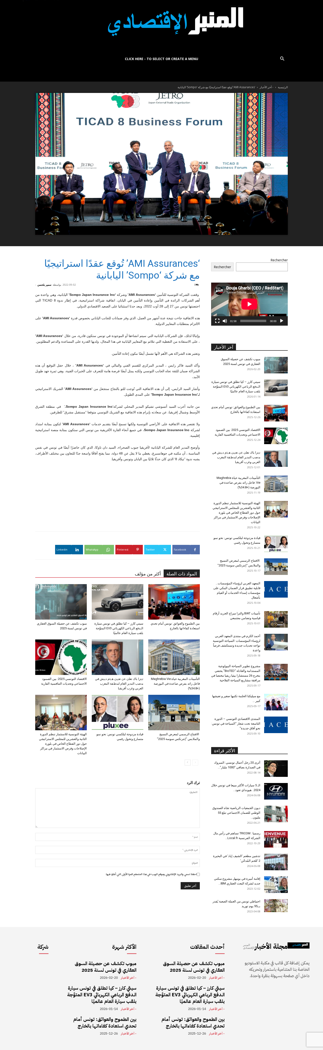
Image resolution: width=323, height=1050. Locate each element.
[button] (282, 59)
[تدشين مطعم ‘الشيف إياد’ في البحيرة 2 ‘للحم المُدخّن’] (276, 862)
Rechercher (279, 260)
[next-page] (188, 763)
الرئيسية (283, 87)
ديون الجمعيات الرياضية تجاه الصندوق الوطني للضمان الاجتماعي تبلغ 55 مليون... (236, 812)
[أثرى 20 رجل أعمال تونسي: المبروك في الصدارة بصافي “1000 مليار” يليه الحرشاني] (276, 768)
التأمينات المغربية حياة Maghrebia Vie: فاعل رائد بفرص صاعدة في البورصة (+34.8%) (175, 683)
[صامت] (225, 321)
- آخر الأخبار (266, 87)
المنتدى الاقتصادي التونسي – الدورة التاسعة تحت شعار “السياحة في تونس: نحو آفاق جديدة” (235, 723)
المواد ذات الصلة (181, 573)
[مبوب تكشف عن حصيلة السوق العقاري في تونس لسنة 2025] (61, 602)
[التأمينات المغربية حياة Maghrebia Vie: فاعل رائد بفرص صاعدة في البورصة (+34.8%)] (174, 657)
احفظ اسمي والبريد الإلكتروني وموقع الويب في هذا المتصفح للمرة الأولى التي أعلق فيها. (151, 874)
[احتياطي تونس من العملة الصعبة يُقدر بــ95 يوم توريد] (276, 905)
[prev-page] (195, 763)
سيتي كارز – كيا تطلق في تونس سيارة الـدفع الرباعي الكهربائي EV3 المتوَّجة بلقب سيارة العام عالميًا (118, 628)
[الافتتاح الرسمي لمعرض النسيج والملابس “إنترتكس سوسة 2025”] (174, 712)
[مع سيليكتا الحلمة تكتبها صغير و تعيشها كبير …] (276, 702)
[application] (249, 304)
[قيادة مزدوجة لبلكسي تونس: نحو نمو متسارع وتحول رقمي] (117, 712)
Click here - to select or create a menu (161, 59)
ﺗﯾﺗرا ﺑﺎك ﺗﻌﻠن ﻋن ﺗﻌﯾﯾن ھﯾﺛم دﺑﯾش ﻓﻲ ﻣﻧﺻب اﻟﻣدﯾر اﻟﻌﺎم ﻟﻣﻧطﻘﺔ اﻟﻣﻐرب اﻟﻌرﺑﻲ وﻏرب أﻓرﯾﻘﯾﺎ (119, 683)
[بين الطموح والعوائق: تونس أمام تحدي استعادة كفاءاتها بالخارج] (174, 602)
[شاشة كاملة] (217, 321)
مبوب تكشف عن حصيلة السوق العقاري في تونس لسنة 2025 (105, 967)
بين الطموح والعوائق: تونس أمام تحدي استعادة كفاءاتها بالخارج (104, 1022)
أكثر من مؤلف (148, 573)
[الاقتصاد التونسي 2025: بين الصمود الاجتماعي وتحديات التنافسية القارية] (61, 657)
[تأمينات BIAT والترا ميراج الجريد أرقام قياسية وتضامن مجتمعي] (276, 619)
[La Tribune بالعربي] (161, 26)
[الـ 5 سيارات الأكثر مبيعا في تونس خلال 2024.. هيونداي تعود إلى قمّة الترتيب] (276, 791)
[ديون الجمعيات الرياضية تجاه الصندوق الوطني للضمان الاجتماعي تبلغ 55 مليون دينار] (276, 814)
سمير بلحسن (44, 284)
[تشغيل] (281, 321)
